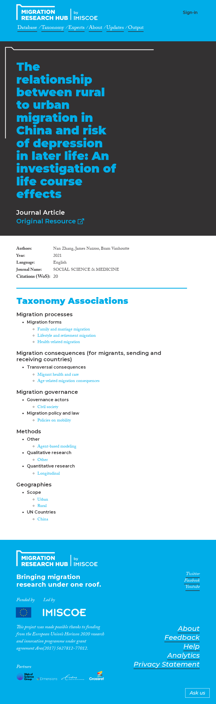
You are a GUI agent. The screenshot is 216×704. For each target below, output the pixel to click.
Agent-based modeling (56, 446)
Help (191, 646)
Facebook (192, 581)
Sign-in (190, 12)
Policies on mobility (54, 420)
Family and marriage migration (63, 329)
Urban (42, 500)
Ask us (197, 693)
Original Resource (47, 221)
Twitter (193, 575)
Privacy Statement (167, 664)
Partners (55, 612)
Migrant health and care (58, 375)
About (95, 28)
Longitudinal (48, 473)
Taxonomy (52, 28)
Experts (76, 28)
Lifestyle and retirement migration (66, 336)
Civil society (47, 407)
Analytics (183, 655)
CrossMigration (58, 12)
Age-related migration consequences (68, 381)
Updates (115, 28)
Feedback (182, 637)
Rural (42, 506)
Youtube (192, 588)
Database (27, 28)
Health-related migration (58, 342)
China (42, 519)
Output (136, 28)
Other (42, 460)
